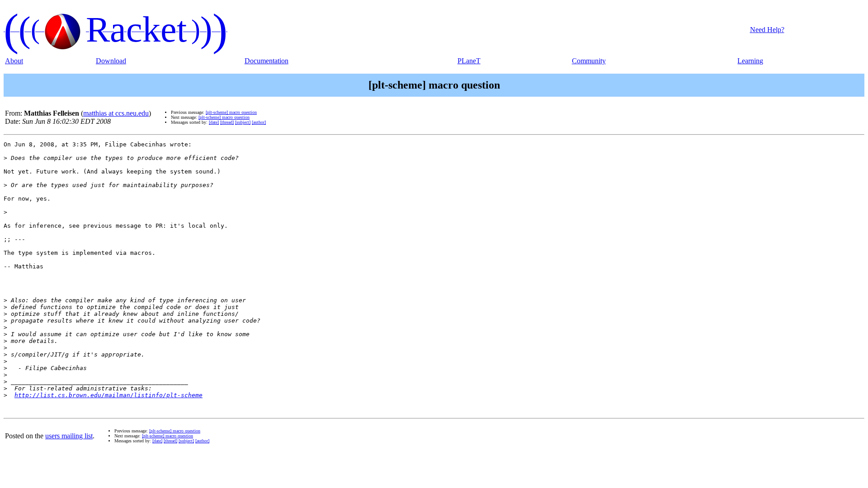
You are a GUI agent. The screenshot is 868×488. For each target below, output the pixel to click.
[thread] (227, 122)
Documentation (266, 61)
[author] (259, 122)
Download (111, 61)
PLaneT (469, 61)
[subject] (242, 122)
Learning (750, 61)
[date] (214, 122)
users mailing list (69, 436)
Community (589, 61)
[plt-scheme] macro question (231, 112)
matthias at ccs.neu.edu (116, 113)
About (14, 61)
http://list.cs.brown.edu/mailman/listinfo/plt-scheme (108, 395)
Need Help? (767, 29)
